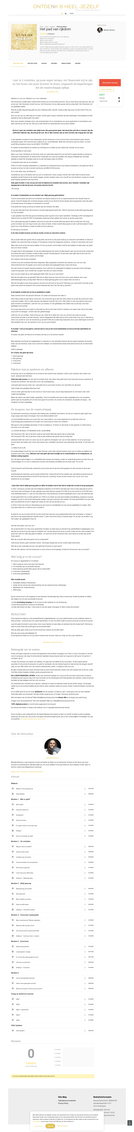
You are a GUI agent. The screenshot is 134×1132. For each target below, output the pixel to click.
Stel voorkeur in (63, 1126)
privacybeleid (37, 1121)
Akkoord (50, 1126)
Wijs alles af (38, 1126)
